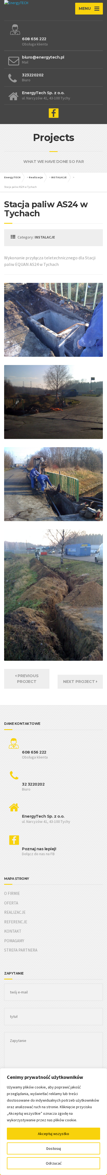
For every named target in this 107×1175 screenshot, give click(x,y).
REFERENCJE (15, 921)
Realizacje (36, 177)
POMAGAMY (14, 940)
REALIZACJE (15, 912)
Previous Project (27, 678)
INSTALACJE (59, 177)
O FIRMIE (12, 893)
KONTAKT (12, 931)
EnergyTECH (12, 177)
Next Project (79, 681)
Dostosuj (53, 1148)
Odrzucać (53, 1163)
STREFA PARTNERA (20, 950)
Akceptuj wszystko (53, 1133)
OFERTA (11, 903)
